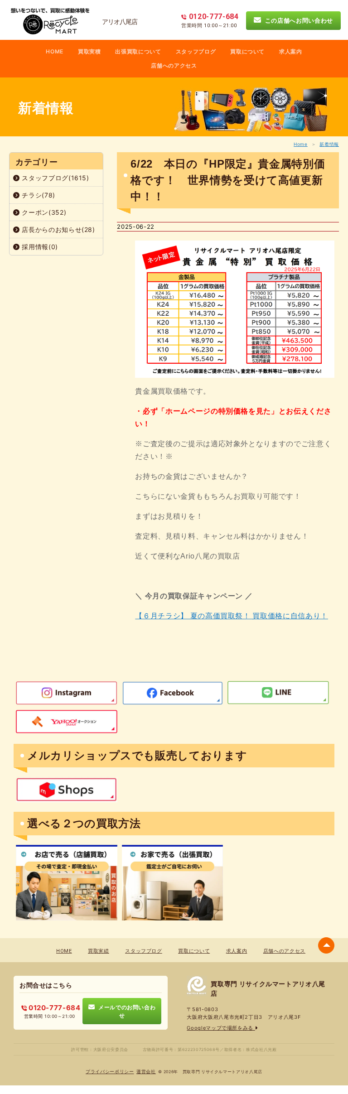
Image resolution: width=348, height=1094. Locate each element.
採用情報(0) (39, 247)
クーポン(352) (43, 212)
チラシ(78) (37, 195)
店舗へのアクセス (174, 65)
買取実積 (89, 51)
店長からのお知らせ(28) (57, 229)
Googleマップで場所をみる (221, 1028)
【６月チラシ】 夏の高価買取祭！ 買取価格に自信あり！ (231, 616)
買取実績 (98, 951)
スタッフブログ (196, 51)
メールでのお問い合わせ (125, 1011)
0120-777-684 (53, 1007)
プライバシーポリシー (110, 1071)
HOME (54, 51)
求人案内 (290, 51)
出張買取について (138, 51)
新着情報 (329, 144)
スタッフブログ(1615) (54, 178)
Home (301, 144)
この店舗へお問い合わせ (297, 20)
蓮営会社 (146, 1071)
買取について (247, 51)
